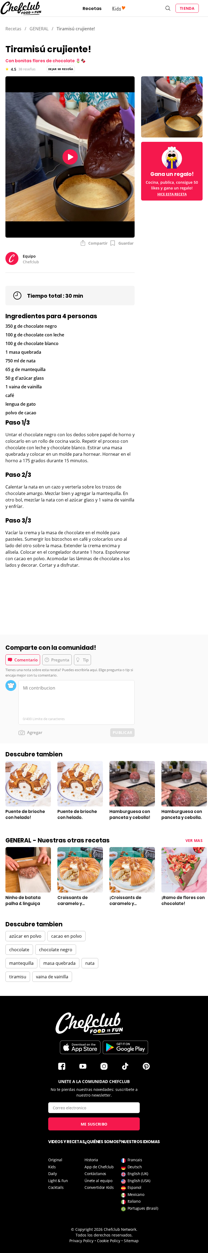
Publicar (122, 732)
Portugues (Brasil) (143, 1208)
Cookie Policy (108, 1240)
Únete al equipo (98, 1180)
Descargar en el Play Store (125, 1047)
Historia (91, 1159)
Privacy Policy (81, 1240)
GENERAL (39, 29)
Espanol (134, 1187)
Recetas (92, 8)
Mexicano (136, 1194)
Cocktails (55, 1187)
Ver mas (194, 840)
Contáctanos (95, 1173)
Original (55, 1159)
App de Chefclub (99, 1166)
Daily (52, 1173)
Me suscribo (94, 1124)
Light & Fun (58, 1180)
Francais (135, 1159)
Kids (52, 1166)
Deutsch (135, 1166)
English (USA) (139, 1180)
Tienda (187, 8)
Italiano (134, 1201)
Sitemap (131, 1240)
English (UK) (138, 1173)
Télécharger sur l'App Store (80, 1047)
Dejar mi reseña (60, 69)
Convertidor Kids (98, 1187)
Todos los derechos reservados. (104, 1235)
